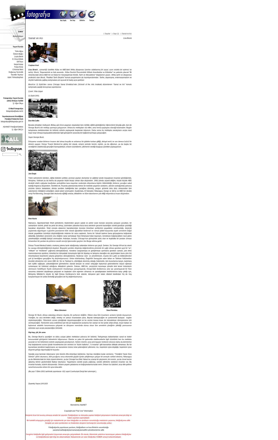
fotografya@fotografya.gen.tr (12, 122)
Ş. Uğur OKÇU (17, 130)
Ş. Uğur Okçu (13, 100)
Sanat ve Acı (127, 34)
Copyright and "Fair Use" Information (78, 411)
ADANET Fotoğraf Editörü (13, 127)
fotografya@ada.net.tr (14, 111)
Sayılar (107, 34)
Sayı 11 (116, 34)
